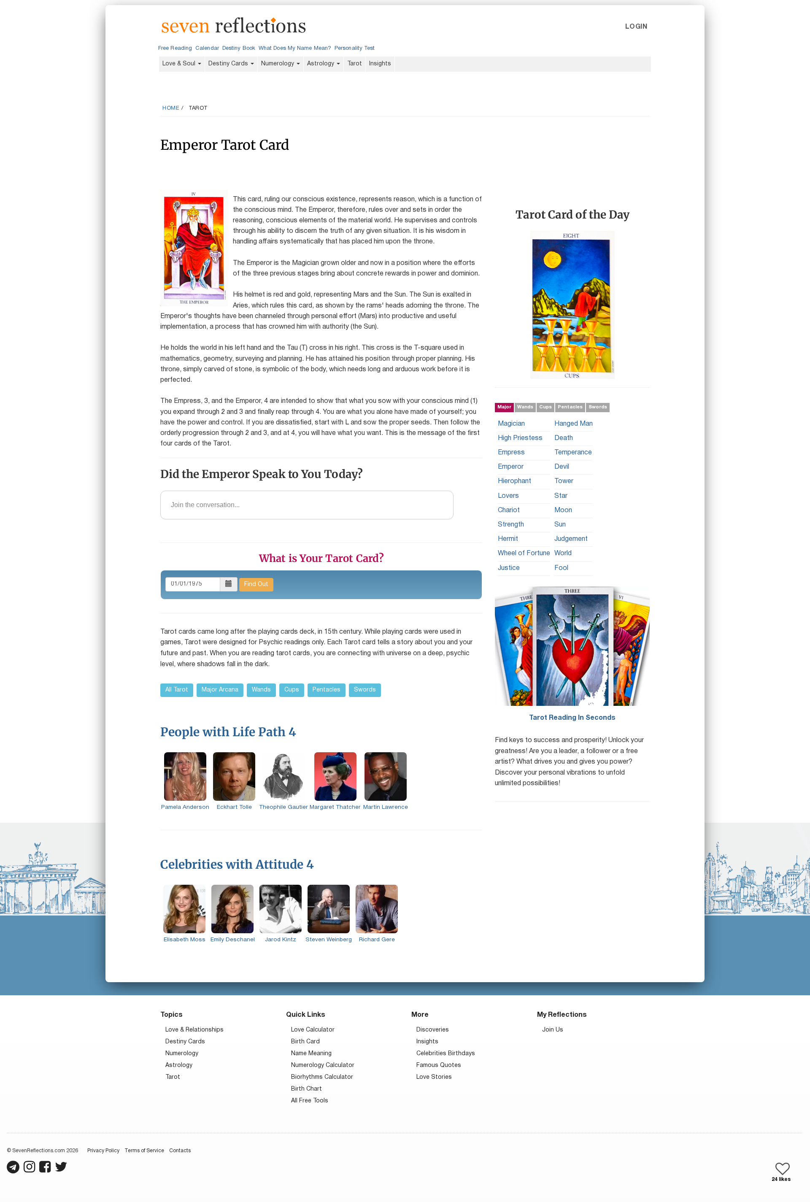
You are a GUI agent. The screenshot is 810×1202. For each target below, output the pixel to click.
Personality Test (355, 48)
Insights (380, 64)
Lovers (508, 496)
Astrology (321, 64)
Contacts (180, 1150)
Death (563, 438)
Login (636, 27)
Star (560, 496)
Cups (291, 690)
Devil (561, 467)
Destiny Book (238, 48)
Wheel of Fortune (524, 553)
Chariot (509, 510)
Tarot (354, 64)
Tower (563, 481)
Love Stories (434, 1077)
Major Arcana (220, 690)
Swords (365, 690)
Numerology (278, 64)
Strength (511, 525)
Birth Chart (306, 1089)
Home (170, 108)
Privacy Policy (103, 1150)
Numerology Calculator (322, 1065)
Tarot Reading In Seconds (572, 718)
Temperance (573, 453)
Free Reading (175, 48)
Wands (261, 690)
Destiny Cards (229, 64)
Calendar (207, 48)
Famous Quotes (438, 1065)
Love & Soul (179, 64)
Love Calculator (313, 1030)
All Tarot (176, 690)
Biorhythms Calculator (322, 1077)
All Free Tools (309, 1101)
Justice (509, 568)
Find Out (256, 584)
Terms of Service (144, 1150)
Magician (511, 424)
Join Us (552, 1030)
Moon (563, 510)
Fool (561, 568)
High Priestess (520, 438)
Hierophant (514, 481)
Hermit (508, 539)
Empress (511, 453)
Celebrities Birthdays (445, 1053)
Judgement (571, 539)
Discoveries (432, 1030)
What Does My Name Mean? (295, 48)
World (563, 553)
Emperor (511, 467)
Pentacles (326, 690)
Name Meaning (311, 1053)
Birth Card (305, 1042)
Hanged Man (573, 424)
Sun (560, 525)
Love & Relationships (194, 1030)
